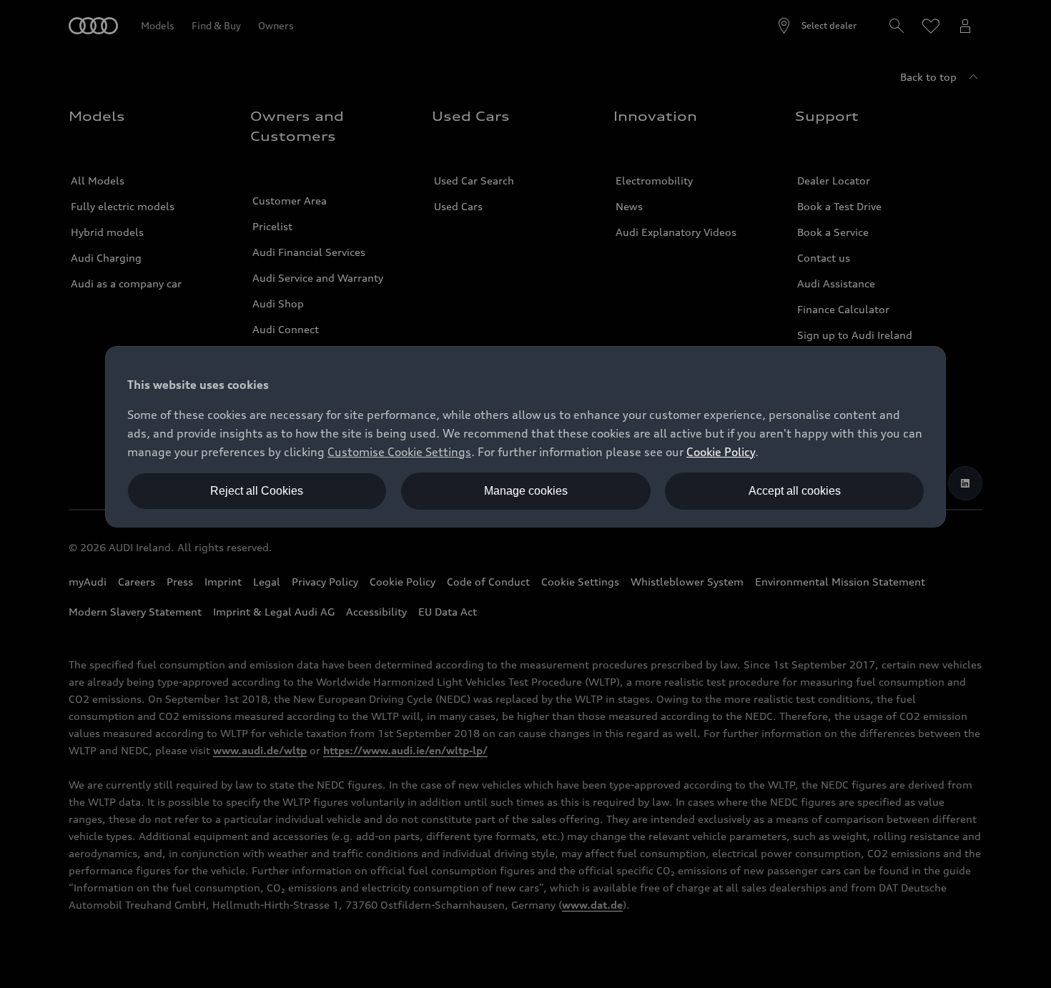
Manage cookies (526, 491)
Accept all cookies (795, 491)
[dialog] (525, 437)
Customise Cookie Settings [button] (399, 452)
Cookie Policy (720, 452)
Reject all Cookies (256, 491)
